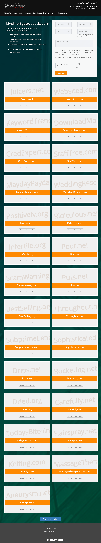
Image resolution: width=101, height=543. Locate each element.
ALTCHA (78, 67)
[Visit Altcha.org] (79, 65)
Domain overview (39, 13)
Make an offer (30, 106)
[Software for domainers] (55, 540)
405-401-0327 (51, 528)
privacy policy (85, 52)
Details (22, 106)
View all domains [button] (50, 519)
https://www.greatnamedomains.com (17, 13)
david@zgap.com (51, 531)
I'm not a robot (64, 64)
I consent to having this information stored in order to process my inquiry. (75, 57)
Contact (50, 534)
